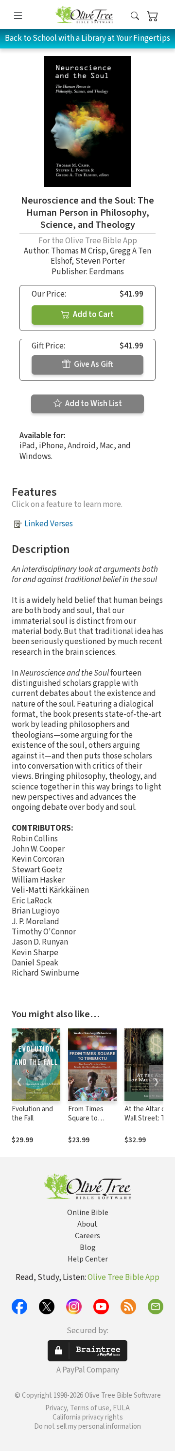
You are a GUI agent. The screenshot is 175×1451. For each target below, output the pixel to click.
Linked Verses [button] (48, 524)
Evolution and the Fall (32, 1113)
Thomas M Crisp (78, 251)
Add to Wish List (93, 404)
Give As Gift (92, 364)
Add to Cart (92, 314)
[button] (135, 16)
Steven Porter (100, 261)
